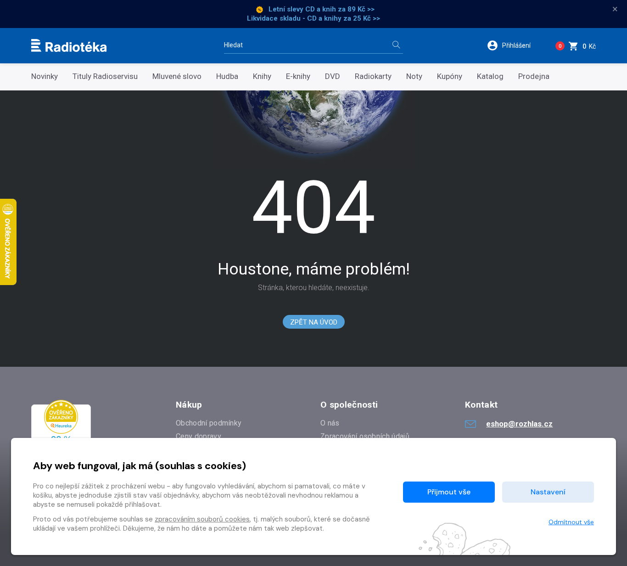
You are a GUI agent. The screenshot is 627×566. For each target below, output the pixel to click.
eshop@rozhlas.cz (519, 423)
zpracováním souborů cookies (202, 519)
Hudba (227, 76)
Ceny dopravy (198, 436)
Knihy (262, 76)
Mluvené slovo (177, 76)
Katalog (490, 76)
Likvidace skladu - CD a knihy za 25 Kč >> (313, 18)
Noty (414, 76)
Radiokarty (373, 76)
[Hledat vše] (396, 46)
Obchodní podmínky (208, 423)
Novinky (44, 76)
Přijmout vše (448, 492)
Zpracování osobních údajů (364, 436)
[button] (515, 45)
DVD (332, 76)
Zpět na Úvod (313, 322)
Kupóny (449, 76)
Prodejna (533, 76)
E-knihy (298, 76)
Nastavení (548, 492)
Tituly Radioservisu (105, 76)
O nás (330, 423)
